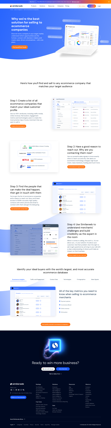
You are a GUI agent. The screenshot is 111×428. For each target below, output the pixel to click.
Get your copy (75, 1)
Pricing (87, 401)
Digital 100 (38, 396)
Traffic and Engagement (37, 279)
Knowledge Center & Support (76, 394)
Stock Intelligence (56, 396)
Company (87, 387)
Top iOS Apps (39, 390)
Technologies (67, 279)
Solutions (55, 384)
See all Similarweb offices (16, 419)
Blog (70, 387)
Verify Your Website (57, 410)
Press (86, 398)
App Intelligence (56, 390)
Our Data (54, 408)
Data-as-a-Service (57, 398)
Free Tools (39, 402)
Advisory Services (56, 399)
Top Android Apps (40, 389)
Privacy (31, 424)
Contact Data (54, 279)
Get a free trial (63, 369)
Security (37, 424)
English (12, 424)
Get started (91, 6)
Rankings (38, 384)
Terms (41, 424)
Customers (88, 390)
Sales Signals (95, 279)
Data (53, 405)
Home (11, 9)
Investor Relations (89, 403)
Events (70, 392)
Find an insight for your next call (77, 255)
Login (99, 6)
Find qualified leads (20, 47)
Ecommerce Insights (18, 279)
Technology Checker (41, 413)
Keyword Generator (40, 408)
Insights (71, 396)
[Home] (16, 6)
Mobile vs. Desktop (40, 398)
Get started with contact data (19, 208)
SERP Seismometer (40, 410)
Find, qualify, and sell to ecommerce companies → (55, 324)
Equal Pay (47, 424)
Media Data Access (90, 405)
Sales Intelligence (18, 9)
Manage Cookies (55, 424)
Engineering (88, 399)
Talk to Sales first (54, 374)
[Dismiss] (109, 2)
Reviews (87, 407)
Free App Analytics (40, 406)
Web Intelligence (56, 389)
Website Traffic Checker (42, 404)
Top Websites (39, 387)
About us (88, 384)
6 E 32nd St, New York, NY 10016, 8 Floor (22, 393)
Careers (87, 396)
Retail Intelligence (56, 392)
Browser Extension (56, 412)
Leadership (88, 392)
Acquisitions (88, 394)
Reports (71, 389)
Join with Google (49, 369)
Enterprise (54, 387)
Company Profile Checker (42, 412)
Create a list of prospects (18, 126)
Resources (72, 384)
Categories (19, 424)
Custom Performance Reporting (60, 401)
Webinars (71, 390)
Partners (87, 389)
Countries (26, 424)
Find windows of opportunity (76, 167)
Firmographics (81, 279)
